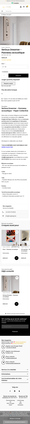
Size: (3, 63)
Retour (4, 14)
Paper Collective (6, 47)
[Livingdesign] (6, 7)
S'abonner (15, 331)
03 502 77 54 (9, 352)
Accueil (8, 14)
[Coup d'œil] (16, 258)
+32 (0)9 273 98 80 (11, 212)
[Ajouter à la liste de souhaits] (16, 232)
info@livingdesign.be (11, 216)
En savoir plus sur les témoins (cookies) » (15, 422)
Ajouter (19, 75)
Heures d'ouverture (20, 342)
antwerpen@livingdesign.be (13, 363)
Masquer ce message (15, 418)
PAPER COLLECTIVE (7, 147)
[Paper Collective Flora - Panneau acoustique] (10, 239)
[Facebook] (10, 391)
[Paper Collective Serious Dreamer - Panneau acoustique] (10, 284)
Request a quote (8, 83)
